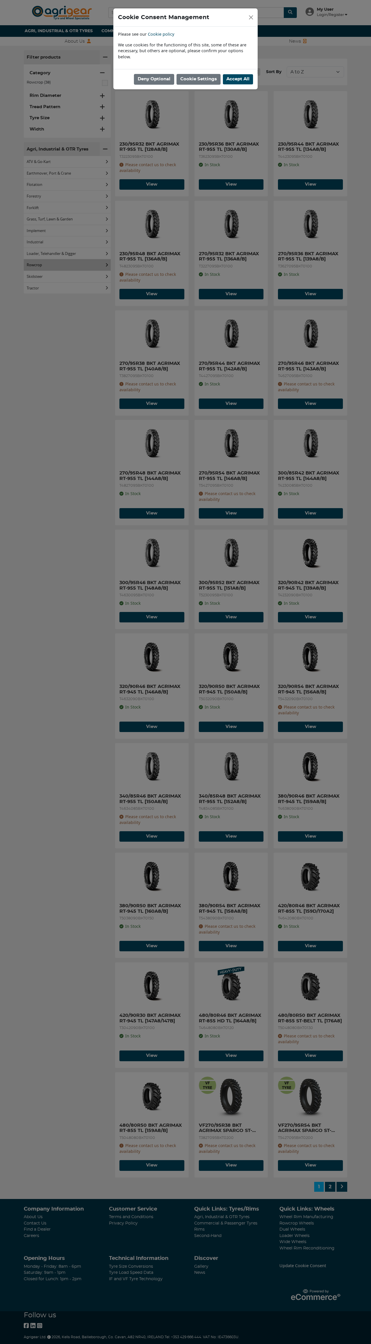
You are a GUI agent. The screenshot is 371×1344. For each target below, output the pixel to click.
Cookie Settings (198, 79)
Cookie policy (161, 34)
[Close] (251, 17)
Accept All (238, 79)
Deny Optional (154, 79)
